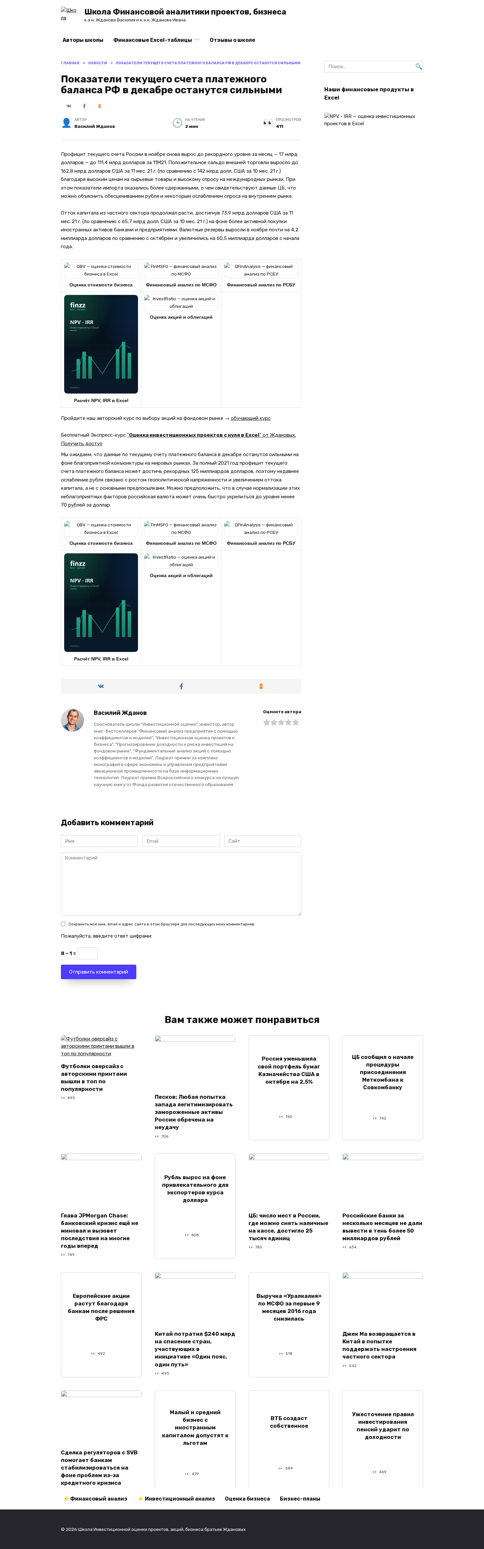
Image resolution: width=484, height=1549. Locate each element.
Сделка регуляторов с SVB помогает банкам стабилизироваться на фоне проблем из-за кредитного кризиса (99, 1467)
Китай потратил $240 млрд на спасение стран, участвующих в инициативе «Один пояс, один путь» (195, 1349)
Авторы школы (83, 40)
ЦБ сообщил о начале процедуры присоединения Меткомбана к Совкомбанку (383, 1072)
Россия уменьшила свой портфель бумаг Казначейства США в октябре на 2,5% (289, 1070)
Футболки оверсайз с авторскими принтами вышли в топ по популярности (94, 1077)
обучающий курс (251, 418)
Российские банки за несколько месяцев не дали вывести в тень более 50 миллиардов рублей (382, 1226)
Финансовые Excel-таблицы (152, 40)
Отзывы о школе (232, 40)
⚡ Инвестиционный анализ (176, 1499)
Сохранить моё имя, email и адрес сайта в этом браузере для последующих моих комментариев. (161, 924)
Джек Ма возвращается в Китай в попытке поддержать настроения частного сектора (379, 1345)
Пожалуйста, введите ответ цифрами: (106, 936)
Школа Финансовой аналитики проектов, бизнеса (185, 11)
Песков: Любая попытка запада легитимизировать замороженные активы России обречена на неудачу (194, 1112)
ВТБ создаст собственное (289, 1422)
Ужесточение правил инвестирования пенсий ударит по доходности (383, 1425)
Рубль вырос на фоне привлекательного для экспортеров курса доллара (195, 1188)
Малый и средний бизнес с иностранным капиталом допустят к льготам (195, 1427)
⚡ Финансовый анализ (95, 1499)
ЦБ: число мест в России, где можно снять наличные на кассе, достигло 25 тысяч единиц (288, 1226)
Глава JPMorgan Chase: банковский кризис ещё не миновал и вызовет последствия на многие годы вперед (99, 1230)
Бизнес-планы (300, 1499)
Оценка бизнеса (247, 1499)
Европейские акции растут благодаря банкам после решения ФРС (101, 1307)
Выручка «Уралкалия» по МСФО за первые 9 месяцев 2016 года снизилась (289, 1307)
